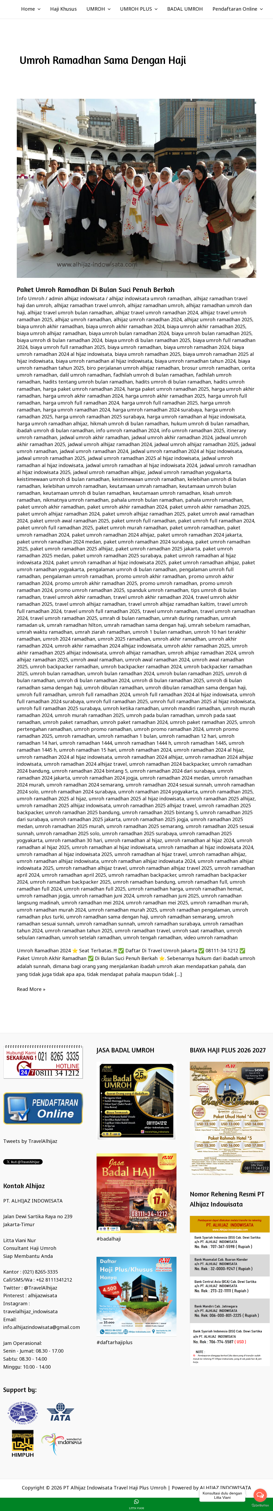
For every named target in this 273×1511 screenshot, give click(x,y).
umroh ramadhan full (202, 882)
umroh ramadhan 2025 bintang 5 (160, 813)
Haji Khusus (63, 9)
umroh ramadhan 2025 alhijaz (221, 799)
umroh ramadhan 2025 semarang (145, 827)
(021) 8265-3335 (40, 1272)
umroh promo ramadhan (102, 729)
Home (28, 9)
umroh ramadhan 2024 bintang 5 (89, 771)
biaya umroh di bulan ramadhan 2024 (59, 340)
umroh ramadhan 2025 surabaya (139, 834)
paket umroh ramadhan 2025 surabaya (116, 556)
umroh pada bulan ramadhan (160, 716)
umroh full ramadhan (41, 695)
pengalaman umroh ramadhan (78, 577)
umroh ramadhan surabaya (169, 924)
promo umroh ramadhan (168, 583)
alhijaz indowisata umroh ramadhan (150, 299)
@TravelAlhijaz (40, 1288)
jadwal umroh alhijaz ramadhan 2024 (110, 445)
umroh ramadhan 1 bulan (127, 736)
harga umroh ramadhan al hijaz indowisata (196, 417)
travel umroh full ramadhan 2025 (102, 611)
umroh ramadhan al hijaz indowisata (113, 848)
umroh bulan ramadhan (57, 674)
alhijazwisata (42, 1296)
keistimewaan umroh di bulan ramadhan (63, 479)
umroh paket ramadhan (70, 722)
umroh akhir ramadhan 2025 (196, 646)
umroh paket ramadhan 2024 (134, 722)
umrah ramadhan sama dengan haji (145, 625)
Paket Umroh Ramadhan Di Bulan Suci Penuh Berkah (96, 289)
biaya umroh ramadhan (134, 347)
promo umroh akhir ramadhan (151, 577)
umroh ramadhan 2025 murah (69, 827)
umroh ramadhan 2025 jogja (155, 820)
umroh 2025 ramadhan (124, 639)
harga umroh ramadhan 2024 (76, 410)
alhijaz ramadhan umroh (155, 306)
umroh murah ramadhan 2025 (89, 716)
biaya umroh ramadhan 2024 (196, 347)
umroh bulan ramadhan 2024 (120, 674)
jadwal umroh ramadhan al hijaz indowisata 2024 (141, 466)
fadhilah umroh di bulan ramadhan (153, 375)
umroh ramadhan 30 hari (73, 841)
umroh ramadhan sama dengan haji (107, 917)
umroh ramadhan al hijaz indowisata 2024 (205, 848)
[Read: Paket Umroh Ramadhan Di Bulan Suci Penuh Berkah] (136, 188)
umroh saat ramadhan (198, 931)
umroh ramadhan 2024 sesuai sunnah (169, 785)
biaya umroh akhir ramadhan (50, 327)
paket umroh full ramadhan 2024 (216, 521)
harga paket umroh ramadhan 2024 (84, 389)
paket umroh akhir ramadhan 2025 (209, 507)
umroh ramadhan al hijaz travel (151, 854)
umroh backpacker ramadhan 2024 (141, 667)
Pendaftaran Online (234, 9)
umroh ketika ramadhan (131, 709)
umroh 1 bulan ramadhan (162, 632)
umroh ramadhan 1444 (86, 743)
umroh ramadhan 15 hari (87, 750)
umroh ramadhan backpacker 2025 (70, 882)
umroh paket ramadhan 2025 (203, 722)
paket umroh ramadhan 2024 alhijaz (113, 535)
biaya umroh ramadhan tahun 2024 (195, 361)
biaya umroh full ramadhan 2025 (67, 347)
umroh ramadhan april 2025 (74, 875)
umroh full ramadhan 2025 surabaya (59, 709)
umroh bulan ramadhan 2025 (190, 674)
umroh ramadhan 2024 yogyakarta (158, 792)
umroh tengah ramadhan (152, 938)
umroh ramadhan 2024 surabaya (78, 792)
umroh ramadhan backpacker (142, 875)
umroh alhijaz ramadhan (137, 653)
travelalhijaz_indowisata (30, 1312)
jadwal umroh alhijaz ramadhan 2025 (196, 445)
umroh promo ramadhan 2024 (168, 729)
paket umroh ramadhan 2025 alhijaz (71, 549)
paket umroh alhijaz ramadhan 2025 (143, 514)
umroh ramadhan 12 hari (187, 736)
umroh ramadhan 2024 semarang (85, 785)
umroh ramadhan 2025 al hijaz (51, 799)
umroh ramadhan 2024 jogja (105, 778)
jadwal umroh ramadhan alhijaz (109, 473)
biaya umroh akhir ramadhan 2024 (125, 327)
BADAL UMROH (185, 9)
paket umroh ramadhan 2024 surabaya (148, 542)
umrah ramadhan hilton (74, 625)
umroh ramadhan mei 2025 (157, 903)
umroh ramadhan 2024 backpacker (169, 764)
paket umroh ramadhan (197, 528)
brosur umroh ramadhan (210, 368)
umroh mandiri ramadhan (190, 709)
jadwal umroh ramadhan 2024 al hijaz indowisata (186, 451)
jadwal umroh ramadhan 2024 (94, 451)
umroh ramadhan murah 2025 (122, 910)
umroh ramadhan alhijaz (217, 854)
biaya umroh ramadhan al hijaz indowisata (104, 361)
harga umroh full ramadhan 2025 (160, 403)
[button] (38, 9)
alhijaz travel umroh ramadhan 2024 (156, 313)
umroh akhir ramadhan (179, 639)
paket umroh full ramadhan (143, 521)
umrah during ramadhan (190, 618)
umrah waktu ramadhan (44, 632)
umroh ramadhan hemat (214, 889)
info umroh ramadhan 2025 (193, 431)
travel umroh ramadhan (170, 611)
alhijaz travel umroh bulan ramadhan (70, 313)
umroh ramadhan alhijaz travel (91, 868)
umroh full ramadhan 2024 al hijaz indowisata (185, 695)
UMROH (95, 9)
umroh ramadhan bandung (144, 882)
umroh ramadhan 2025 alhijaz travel (154, 806)
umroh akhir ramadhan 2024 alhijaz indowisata (108, 646)
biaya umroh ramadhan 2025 (147, 354)
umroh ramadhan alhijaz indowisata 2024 (148, 861)
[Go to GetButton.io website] (260, 1505)
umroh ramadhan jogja (43, 896)
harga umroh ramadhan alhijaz (52, 424)
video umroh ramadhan (211, 938)
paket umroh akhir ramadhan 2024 (127, 507)
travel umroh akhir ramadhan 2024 (153, 597)
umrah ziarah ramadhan (102, 632)
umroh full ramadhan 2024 (99, 695)
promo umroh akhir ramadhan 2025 (96, 583)
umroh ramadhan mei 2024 (92, 903)
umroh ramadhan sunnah (106, 924)
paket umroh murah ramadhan (131, 528)
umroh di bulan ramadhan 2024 (93, 681)
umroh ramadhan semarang (183, 917)
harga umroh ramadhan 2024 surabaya (157, 410)
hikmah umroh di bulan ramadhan (129, 424)
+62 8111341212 (54, 1280)
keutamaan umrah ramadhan (142, 486)
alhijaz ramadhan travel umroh (89, 306)
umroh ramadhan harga (155, 889)
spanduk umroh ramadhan (157, 590)
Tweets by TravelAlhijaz (30, 1141)
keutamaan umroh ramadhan (166, 493)
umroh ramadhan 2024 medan (174, 778)
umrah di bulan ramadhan (129, 618)
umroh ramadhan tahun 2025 (78, 931)
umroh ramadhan (75, 736)
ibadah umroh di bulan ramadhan (55, 431)
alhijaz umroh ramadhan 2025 (218, 320)
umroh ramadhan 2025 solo (67, 834)
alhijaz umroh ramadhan (83, 320)
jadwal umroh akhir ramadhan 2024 (171, 438)
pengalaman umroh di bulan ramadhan (131, 570)
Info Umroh (30, 299)
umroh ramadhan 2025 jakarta (86, 820)
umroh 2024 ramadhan (69, 639)
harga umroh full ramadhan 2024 (81, 403)
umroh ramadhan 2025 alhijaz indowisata (64, 806)
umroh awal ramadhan (97, 660)
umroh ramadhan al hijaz (133, 841)
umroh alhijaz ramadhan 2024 (202, 653)
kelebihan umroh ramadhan (75, 486)
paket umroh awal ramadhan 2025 (69, 521)
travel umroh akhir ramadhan (77, 597)
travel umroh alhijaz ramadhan (90, 604)
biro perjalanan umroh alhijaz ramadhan (133, 368)
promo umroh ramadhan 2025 (89, 590)
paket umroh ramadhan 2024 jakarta (199, 535)
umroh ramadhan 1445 (200, 743)
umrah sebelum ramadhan (218, 625)
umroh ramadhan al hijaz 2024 (199, 841)
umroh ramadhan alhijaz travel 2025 (170, 868)
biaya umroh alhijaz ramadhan (51, 334)
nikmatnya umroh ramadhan (76, 500)
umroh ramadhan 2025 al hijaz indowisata (136, 799)
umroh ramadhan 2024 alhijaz (149, 757)
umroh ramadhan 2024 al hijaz (208, 750)
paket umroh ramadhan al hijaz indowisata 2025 (111, 563)
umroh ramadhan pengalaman (195, 910)
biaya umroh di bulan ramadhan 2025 (147, 340)
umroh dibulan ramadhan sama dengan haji (196, 688)
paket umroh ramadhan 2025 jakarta (157, 549)
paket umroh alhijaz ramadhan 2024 (58, 514)
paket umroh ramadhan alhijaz (203, 563)
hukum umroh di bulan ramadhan (209, 424)
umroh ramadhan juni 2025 (168, 896)
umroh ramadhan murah (219, 903)
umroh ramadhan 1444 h (143, 743)
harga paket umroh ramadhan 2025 (168, 389)
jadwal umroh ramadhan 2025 (51, 458)
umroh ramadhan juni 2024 (103, 896)
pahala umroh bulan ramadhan (147, 500)
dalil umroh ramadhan (85, 375)
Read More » (31, 989)
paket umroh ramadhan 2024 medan (59, 542)
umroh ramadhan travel (142, 931)
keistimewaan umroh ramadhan (148, 479)
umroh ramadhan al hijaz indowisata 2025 (64, 854)
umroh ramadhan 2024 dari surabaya (172, 771)
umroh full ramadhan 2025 (117, 702)
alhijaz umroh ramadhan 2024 (148, 320)
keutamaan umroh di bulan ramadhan (86, 493)
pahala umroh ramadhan (213, 500)
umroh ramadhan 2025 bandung (82, 813)
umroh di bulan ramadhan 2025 (168, 681)
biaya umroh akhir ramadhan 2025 (206, 327)
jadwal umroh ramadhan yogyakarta (189, 473)
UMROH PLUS (136, 9)
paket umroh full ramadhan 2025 (55, 528)
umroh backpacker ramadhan (64, 667)
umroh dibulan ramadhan (113, 688)
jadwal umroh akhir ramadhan (94, 438)
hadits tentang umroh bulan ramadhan (88, 382)
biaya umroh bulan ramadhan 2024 (129, 334)
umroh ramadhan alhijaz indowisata (58, 861)
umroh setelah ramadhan (91, 938)
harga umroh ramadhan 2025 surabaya (99, 417)
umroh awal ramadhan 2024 (157, 660)
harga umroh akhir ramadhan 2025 (165, 396)
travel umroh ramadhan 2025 (63, 618)
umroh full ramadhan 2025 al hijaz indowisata (202, 702)
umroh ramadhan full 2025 (94, 889)
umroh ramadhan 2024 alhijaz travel (85, 764)
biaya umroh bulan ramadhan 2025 (211, 334)
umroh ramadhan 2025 (226, 792)
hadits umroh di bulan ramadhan (173, 382)
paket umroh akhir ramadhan (51, 507)
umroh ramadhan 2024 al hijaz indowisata (64, 757)
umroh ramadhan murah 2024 (51, 910)
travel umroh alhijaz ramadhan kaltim (171, 604)
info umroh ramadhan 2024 (127, 431)
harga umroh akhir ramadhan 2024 (83, 396)
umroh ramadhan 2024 (145, 750)
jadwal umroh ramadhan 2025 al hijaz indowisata (143, 458)
